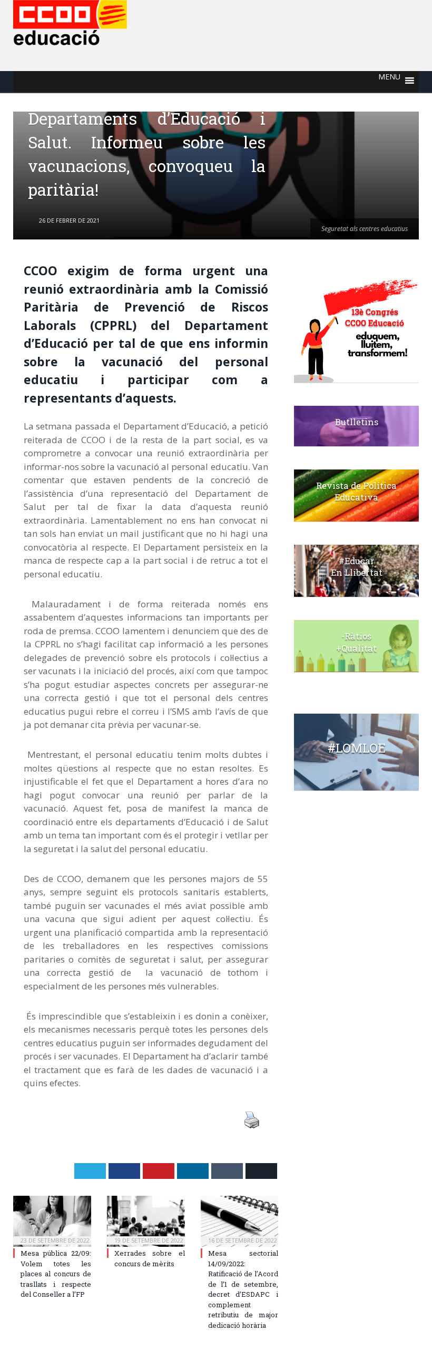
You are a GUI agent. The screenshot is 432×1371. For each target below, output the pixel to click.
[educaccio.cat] (70, 20)
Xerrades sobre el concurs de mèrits (149, 1258)
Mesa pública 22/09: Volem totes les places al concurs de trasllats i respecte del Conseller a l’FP (56, 1273)
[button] (389, 81)
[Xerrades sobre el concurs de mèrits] (146, 1221)
